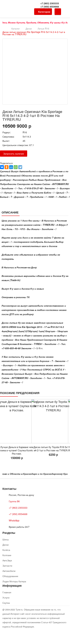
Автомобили (8, 571)
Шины (5, 539)
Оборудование (10, 576)
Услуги (5, 597)
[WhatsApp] (16, 167)
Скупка (6, 603)
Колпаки (6, 555)
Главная (6, 592)
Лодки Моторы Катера (14, 581)
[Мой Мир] (11, 167)
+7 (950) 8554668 (49, 6)
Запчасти (7, 565)
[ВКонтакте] (2, 167)
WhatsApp (14, 520)
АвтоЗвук (7, 560)
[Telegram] (20, 167)
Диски (29, 28)
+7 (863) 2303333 (49, 3)
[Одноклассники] (6, 167)
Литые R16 (43, 28)
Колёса (6, 550)
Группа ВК (14, 501)
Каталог (15, 28)
